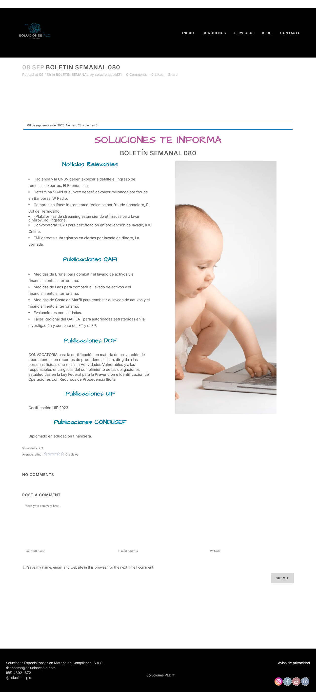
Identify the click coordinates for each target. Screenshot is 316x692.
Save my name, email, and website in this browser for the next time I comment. (90, 567)
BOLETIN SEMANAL (72, 74)
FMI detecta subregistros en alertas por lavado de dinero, (84, 238)
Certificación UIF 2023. (48, 407)
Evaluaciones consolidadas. (58, 312)
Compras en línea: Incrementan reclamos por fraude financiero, (89, 204)
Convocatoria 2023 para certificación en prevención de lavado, (89, 225)
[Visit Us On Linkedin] (305, 684)
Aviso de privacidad (294, 663)
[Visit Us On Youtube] (296, 684)
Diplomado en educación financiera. (60, 436)
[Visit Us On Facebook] (287, 684)
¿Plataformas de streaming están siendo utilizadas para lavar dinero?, (83, 218)
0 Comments (136, 74)
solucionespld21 (108, 74)
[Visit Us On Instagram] (278, 684)
